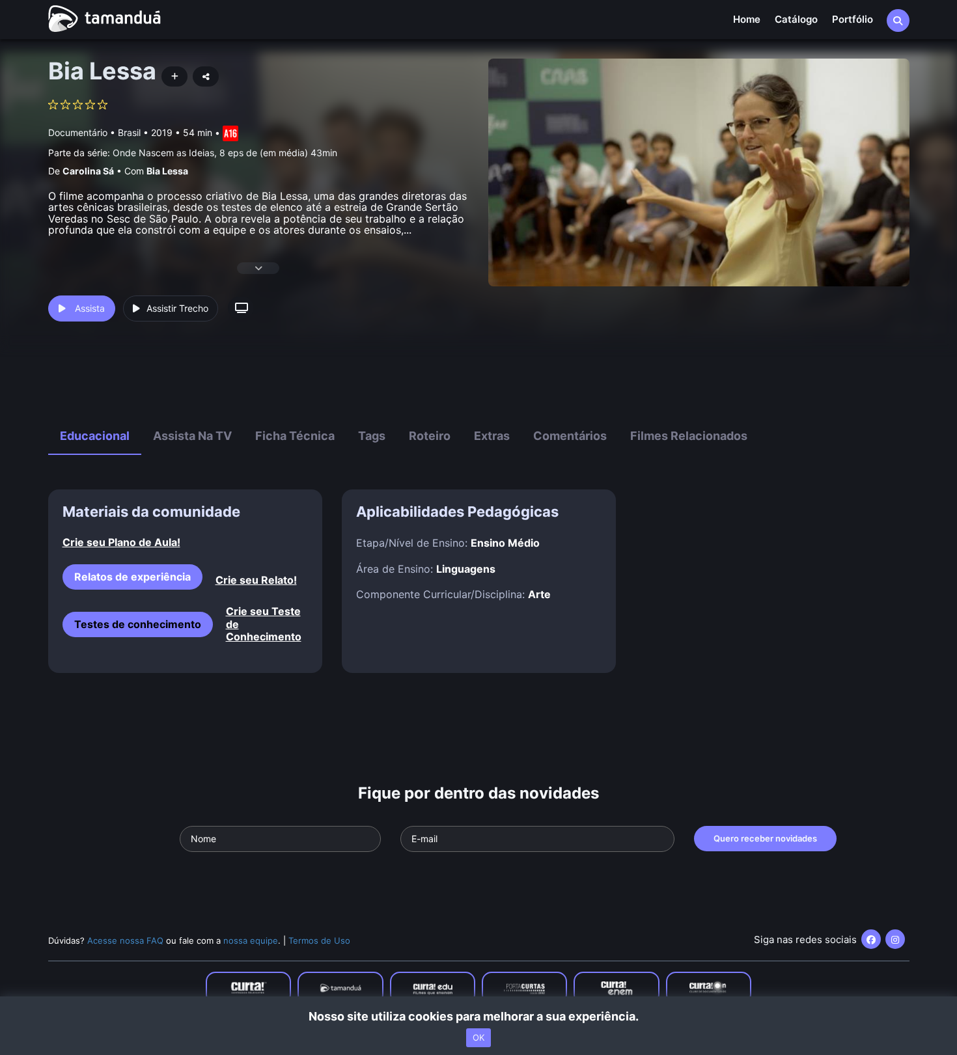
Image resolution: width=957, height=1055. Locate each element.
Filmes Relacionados (688, 436)
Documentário (77, 132)
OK (478, 1037)
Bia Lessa (167, 170)
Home (746, 19)
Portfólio (852, 19)
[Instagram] (895, 939)
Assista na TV (192, 436)
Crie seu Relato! (256, 580)
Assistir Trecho (177, 308)
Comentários (570, 436)
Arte (539, 594)
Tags (371, 436)
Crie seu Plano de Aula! (121, 542)
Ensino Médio (505, 542)
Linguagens (465, 568)
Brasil (129, 132)
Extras (492, 436)
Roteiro (430, 436)
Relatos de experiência (132, 576)
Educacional (95, 436)
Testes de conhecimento (137, 624)
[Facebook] (871, 939)
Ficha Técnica (295, 436)
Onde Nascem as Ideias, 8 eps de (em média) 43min (225, 152)
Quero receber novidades (765, 838)
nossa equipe (250, 940)
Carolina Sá (88, 170)
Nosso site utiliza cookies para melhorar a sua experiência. (479, 1016)
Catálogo (796, 19)
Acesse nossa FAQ (125, 940)
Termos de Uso (319, 940)
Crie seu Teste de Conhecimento (263, 623)
